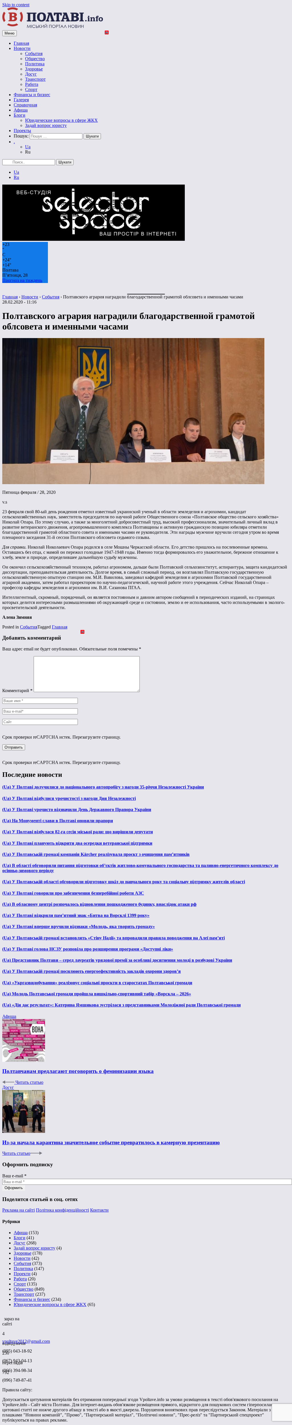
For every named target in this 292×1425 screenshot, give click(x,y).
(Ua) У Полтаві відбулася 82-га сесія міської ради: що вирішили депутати (77, 831)
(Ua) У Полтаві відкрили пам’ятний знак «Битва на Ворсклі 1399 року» (75, 915)
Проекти (22, 1273)
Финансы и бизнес (32, 94)
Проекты (22, 130)
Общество (35, 58)
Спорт (31, 89)
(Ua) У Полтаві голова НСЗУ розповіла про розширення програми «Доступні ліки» (87, 949)
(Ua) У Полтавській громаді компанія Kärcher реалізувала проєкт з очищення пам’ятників (96, 854)
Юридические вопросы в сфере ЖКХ (61, 120)
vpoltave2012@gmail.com (26, 1341)
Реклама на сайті (18, 1210)
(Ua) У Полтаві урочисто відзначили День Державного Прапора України (76, 809)
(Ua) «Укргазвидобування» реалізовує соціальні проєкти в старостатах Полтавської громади (97, 982)
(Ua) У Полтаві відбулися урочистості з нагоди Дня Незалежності (69, 798)
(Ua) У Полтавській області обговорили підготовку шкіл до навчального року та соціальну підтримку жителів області (123, 881)
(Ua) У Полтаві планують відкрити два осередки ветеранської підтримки (77, 843)
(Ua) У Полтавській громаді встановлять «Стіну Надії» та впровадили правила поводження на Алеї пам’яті (113, 937)
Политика (34, 63)
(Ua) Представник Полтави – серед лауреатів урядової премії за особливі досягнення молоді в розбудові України (117, 960)
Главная (21, 43)
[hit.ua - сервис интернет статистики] (3, 1317)
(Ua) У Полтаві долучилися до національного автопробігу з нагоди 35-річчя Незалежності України (103, 787)
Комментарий (17, 690)
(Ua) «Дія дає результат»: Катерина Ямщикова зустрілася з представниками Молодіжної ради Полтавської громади (121, 1004)
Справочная (25, 104)
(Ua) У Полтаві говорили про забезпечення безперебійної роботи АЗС (73, 893)
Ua (28, 146)
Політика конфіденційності (62, 1210)
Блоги (19, 115)
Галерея (21, 99)
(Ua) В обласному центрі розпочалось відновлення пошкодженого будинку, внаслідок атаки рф (99, 904)
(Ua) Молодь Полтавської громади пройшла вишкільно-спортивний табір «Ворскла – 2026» (96, 993)
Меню (10, 33)
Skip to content (15, 4)
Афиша (21, 110)
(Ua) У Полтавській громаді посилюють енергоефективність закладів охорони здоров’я (91, 971)
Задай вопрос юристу (46, 125)
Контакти (99, 1210)
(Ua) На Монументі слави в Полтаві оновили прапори (57, 820)
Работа (31, 84)
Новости (22, 48)
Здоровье (34, 68)
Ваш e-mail (14, 1175)
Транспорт (35, 79)
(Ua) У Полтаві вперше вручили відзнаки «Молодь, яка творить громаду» (78, 926)
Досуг (31, 74)
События (33, 53)
